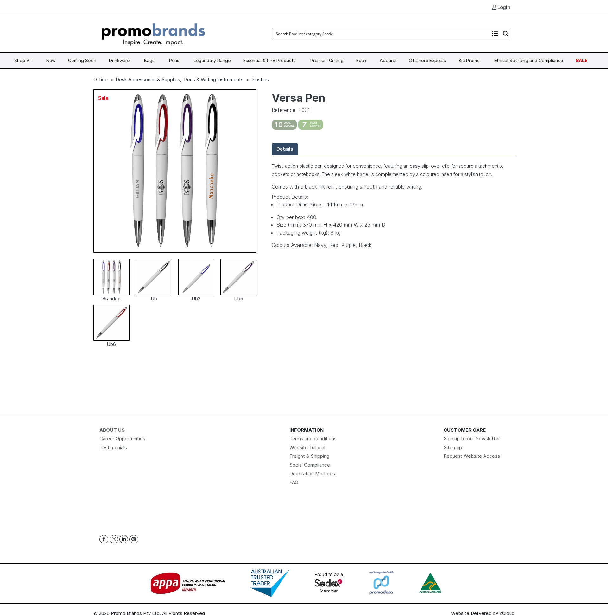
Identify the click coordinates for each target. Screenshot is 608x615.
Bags (149, 60)
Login (503, 7)
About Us (112, 430)
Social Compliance (309, 465)
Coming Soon (82, 60)
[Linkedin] (123, 539)
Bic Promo (469, 60)
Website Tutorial (307, 447)
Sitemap (453, 447)
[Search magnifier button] (505, 33)
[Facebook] (103, 539)
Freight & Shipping (309, 456)
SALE (581, 60)
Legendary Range (212, 60)
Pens (174, 60)
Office (100, 79)
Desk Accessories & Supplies (148, 79)
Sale (103, 98)
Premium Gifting (327, 60)
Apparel (388, 60)
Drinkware (119, 60)
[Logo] (154, 33)
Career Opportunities (122, 439)
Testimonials (113, 447)
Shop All (23, 60)
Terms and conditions (313, 439)
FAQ (293, 482)
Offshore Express (427, 60)
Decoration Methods (312, 473)
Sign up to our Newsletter (472, 439)
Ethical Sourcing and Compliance (528, 60)
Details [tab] (284, 149)
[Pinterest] (133, 539)
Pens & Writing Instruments (214, 79)
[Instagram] (114, 539)
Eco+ (361, 60)
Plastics (260, 79)
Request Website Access (472, 456)
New (50, 60)
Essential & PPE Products (269, 60)
